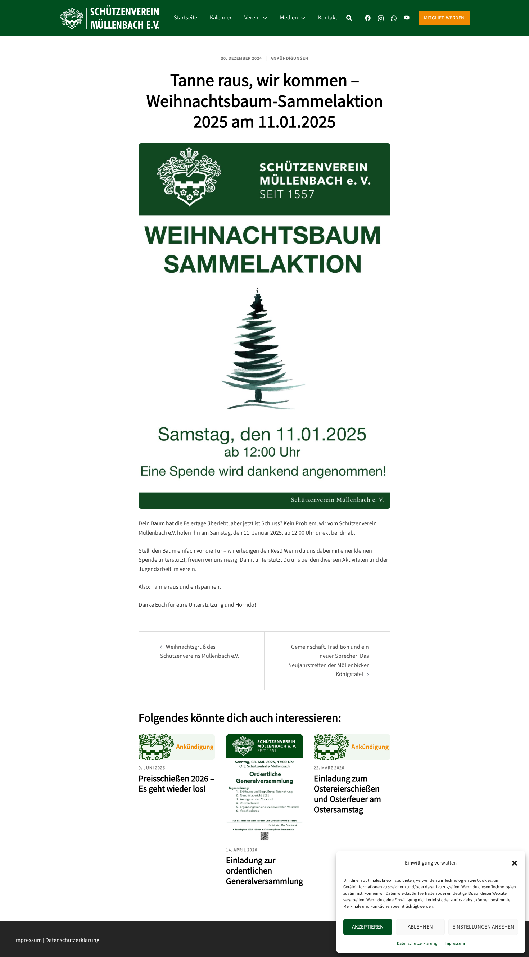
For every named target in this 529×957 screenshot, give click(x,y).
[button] (514, 863)
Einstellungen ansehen (483, 927)
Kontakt (327, 18)
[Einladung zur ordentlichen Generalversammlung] (264, 788)
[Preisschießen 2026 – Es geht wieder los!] (177, 747)
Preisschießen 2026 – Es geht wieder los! (176, 784)
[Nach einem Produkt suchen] (352, 18)
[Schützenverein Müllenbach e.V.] (109, 18)
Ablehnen (420, 927)
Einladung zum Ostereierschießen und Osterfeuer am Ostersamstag (347, 794)
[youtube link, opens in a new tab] (407, 18)
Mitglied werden (444, 18)
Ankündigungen (289, 58)
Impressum (454, 943)
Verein (252, 18)
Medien (289, 18)
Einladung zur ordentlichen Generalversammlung (264, 871)
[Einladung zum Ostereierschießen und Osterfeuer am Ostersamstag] (352, 747)
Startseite (185, 18)
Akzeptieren (368, 927)
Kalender (221, 18)
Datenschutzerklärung (417, 943)
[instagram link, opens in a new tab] (381, 18)
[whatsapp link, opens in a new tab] (394, 18)
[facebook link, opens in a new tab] (368, 18)
